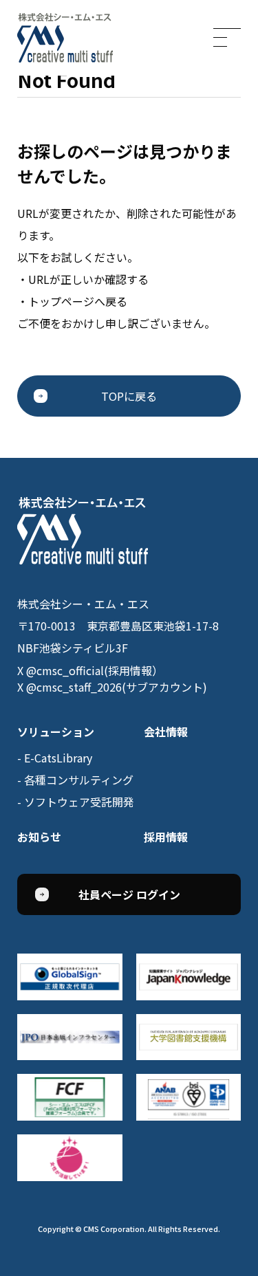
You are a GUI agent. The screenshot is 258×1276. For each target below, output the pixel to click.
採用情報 (166, 836)
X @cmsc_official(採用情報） (90, 670)
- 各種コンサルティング (75, 779)
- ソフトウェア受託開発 (75, 801)
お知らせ (39, 836)
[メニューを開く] (227, 37)
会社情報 (166, 731)
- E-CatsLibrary (54, 757)
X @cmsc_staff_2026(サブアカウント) (112, 687)
